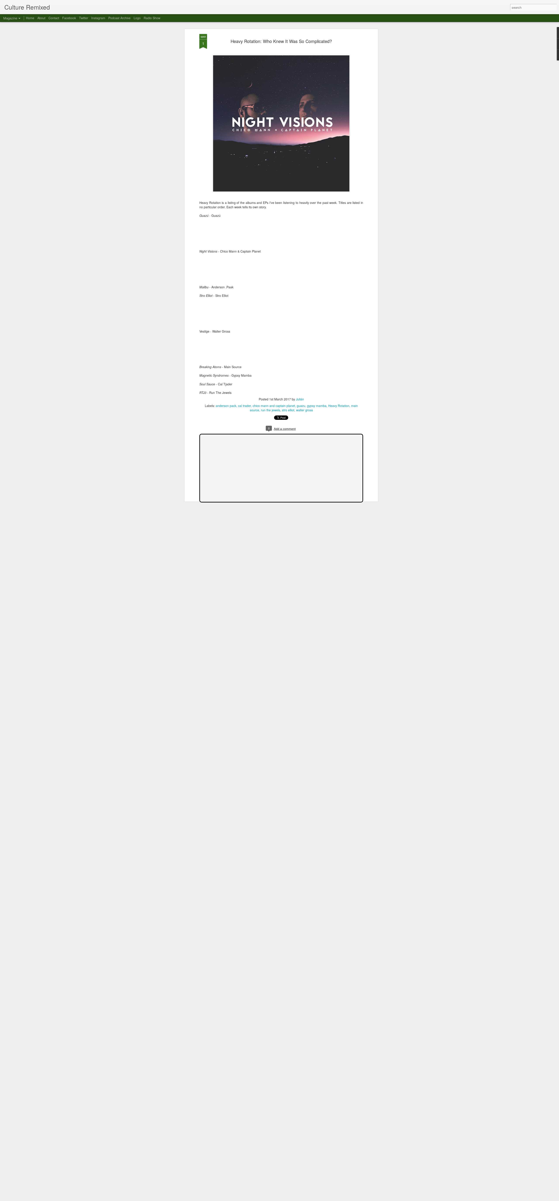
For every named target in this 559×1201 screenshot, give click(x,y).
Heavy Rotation (338, 405)
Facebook (69, 18)
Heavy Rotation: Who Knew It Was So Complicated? (281, 41)
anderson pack (226, 405)
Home (30, 18)
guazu (301, 405)
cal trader (244, 405)
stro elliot (288, 410)
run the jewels (270, 410)
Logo (137, 18)
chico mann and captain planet (274, 405)
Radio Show (152, 18)
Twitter (83, 18)
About (41, 18)
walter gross (304, 410)
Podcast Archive (119, 18)
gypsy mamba (316, 405)
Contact (53, 18)
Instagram (98, 18)
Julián (300, 399)
